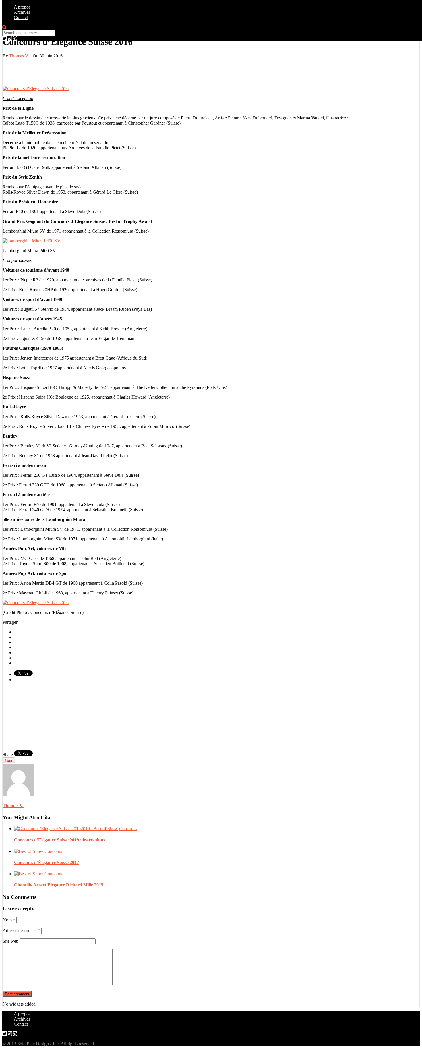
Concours (128, 828)
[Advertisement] (70, 71)
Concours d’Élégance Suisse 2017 (46, 862)
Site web (10, 941)
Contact (21, 17)
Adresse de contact (21, 930)
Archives (22, 12)
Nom (9, 919)
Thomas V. (19, 55)
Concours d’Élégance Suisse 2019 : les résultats (59, 839)
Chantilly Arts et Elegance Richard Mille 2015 (58, 884)
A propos (22, 7)
